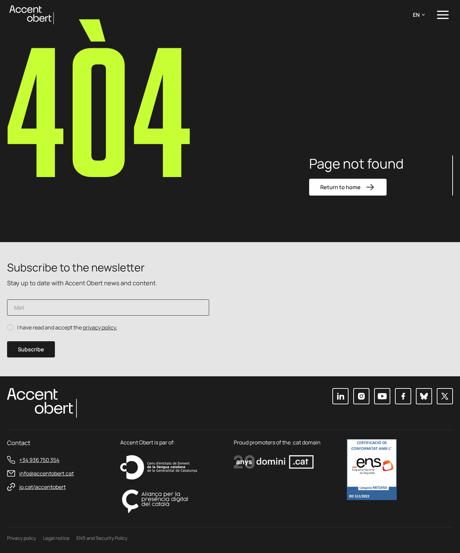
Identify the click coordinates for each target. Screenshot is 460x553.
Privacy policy (21, 538)
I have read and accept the (67, 327)
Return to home (340, 187)
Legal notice (56, 538)
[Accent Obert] (31, 14)
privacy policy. (100, 327)
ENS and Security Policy (101, 538)
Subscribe (31, 349)
